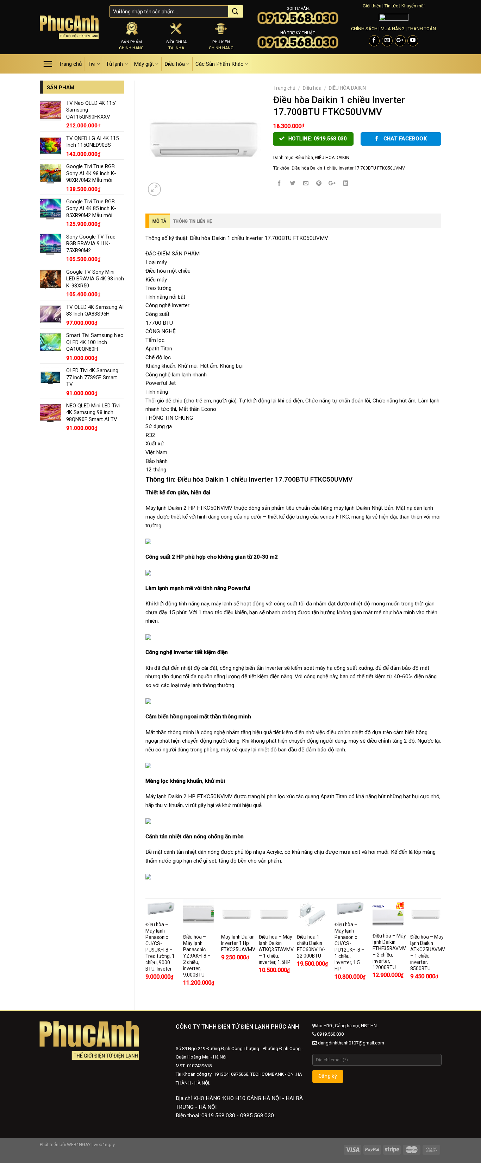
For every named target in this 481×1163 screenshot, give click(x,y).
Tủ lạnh (114, 64)
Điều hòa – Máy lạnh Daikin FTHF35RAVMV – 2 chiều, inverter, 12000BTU (389, 951)
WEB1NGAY (78, 1144)
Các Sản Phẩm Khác (219, 64)
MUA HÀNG (393, 28)
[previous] (145, 948)
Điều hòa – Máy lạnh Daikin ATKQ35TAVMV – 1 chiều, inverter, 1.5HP (276, 949)
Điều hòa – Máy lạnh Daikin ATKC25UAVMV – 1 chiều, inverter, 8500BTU (427, 952)
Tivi (91, 64)
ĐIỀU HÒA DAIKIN (347, 88)
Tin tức (391, 5)
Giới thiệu (372, 5)
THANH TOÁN (422, 28)
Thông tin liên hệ (192, 221)
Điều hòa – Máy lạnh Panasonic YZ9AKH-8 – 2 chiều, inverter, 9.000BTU (197, 956)
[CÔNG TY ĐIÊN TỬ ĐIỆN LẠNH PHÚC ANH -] (69, 26)
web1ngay (104, 1144)
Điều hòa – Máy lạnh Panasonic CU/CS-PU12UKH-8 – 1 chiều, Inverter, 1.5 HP (349, 947)
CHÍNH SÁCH (364, 28)
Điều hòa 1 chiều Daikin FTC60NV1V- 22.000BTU (311, 946)
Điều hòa (174, 64)
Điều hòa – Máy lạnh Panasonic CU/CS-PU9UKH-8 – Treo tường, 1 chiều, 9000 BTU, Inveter (160, 947)
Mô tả (159, 221)
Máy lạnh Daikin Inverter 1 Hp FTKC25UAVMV (238, 943)
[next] (441, 948)
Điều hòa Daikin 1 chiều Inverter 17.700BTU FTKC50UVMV (348, 168)
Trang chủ (70, 64)
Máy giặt (144, 64)
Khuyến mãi (413, 5)
